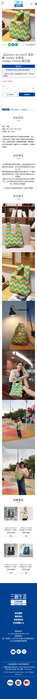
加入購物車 (10, 94)
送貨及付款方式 (15, 109)
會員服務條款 (13, 664)
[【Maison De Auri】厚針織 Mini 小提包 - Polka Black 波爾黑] (11, 550)
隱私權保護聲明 (23, 664)
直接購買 (27, 94)
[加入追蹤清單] (15, 536)
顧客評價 (24, 109)
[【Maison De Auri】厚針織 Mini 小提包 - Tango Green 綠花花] (11, 513)
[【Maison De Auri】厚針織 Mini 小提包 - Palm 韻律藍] (26, 550)
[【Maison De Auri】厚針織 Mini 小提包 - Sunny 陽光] (26, 513)
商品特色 (5, 109)
